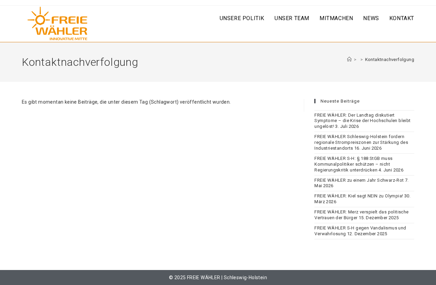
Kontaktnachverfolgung (389, 59)
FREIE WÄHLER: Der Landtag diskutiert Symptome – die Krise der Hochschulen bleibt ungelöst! (362, 120)
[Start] (349, 59)
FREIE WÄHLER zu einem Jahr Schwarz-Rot (359, 180)
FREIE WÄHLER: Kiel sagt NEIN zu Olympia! (358, 195)
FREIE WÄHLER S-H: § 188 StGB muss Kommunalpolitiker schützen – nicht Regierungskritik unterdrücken (353, 164)
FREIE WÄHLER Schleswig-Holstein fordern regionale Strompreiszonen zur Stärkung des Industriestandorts (361, 142)
